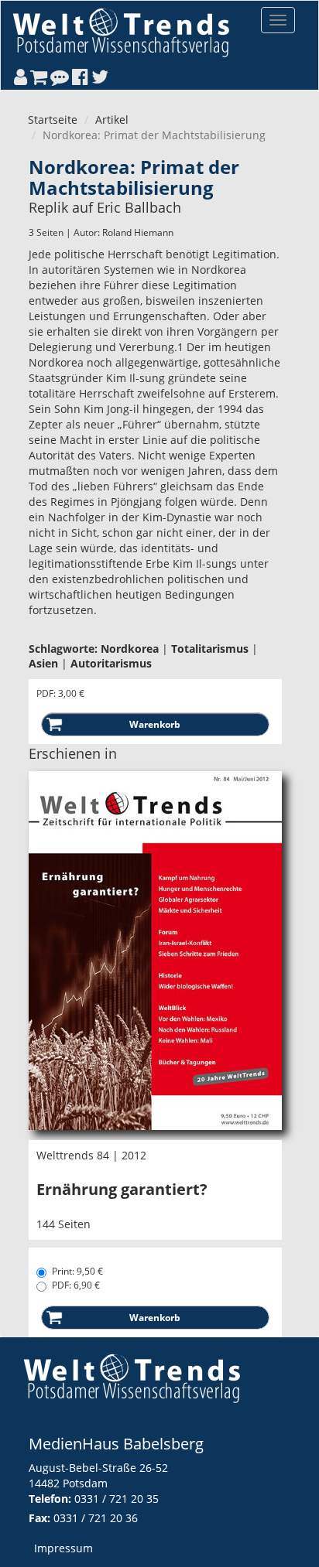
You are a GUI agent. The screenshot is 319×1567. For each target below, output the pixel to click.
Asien (43, 663)
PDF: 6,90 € (76, 1285)
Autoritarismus (111, 663)
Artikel (112, 119)
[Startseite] (120, 32)
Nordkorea (130, 648)
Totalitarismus (210, 648)
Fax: (39, 1518)
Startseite (52, 119)
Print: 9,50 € (77, 1271)
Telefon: (50, 1498)
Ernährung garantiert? (122, 1189)
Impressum (63, 1548)
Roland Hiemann (137, 232)
